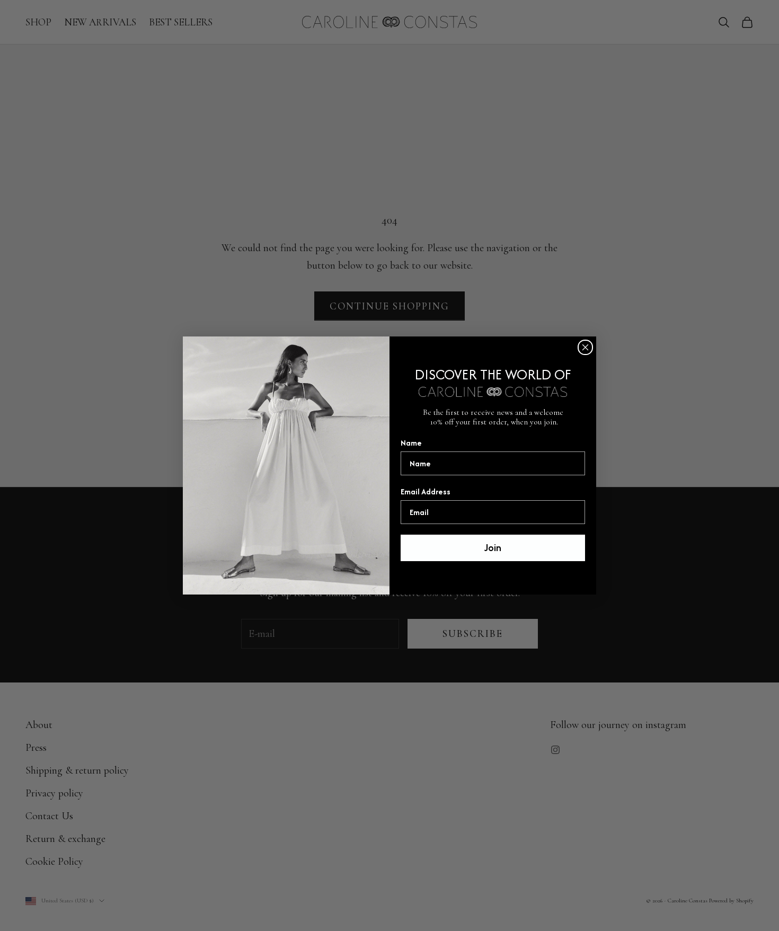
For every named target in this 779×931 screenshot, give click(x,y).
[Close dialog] (585, 347)
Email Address (425, 491)
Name (411, 442)
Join (492, 547)
